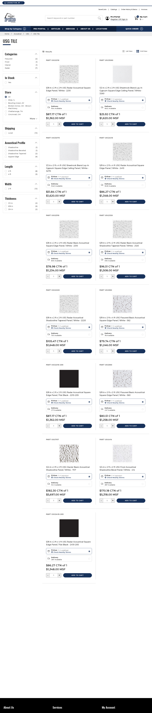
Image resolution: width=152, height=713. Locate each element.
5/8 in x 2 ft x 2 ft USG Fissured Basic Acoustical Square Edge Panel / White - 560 (122, 393)
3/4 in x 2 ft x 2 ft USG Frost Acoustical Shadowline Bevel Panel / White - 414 (118, 468)
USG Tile (36, 34)
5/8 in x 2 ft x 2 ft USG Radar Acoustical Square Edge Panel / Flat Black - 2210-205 (68, 393)
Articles (55, 29)
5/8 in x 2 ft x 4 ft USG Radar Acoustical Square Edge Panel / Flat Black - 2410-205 (68, 543)
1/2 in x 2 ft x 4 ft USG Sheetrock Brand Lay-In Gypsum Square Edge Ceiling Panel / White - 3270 (67, 168)
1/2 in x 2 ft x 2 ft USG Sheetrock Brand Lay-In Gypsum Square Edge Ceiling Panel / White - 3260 (121, 91)
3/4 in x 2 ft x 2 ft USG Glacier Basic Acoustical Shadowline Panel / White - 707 (68, 468)
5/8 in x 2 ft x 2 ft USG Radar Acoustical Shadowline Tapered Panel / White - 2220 (66, 319)
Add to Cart (77, 124)
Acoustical (17, 34)
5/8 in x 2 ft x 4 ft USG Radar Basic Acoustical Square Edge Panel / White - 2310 (67, 244)
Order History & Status (129, 9)
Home (7, 34)
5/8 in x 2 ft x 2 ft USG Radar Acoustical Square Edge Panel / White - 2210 (68, 89)
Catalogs (114, 9)
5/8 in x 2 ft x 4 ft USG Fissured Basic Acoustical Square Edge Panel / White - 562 (122, 319)
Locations (101, 29)
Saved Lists (102, 9)
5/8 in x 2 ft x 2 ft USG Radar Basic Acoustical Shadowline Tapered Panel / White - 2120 (121, 244)
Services (70, 29)
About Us (85, 29)
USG (27, 34)
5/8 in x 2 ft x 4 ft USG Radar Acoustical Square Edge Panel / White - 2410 (122, 166)
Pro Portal (39, 29)
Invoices (144, 9)
